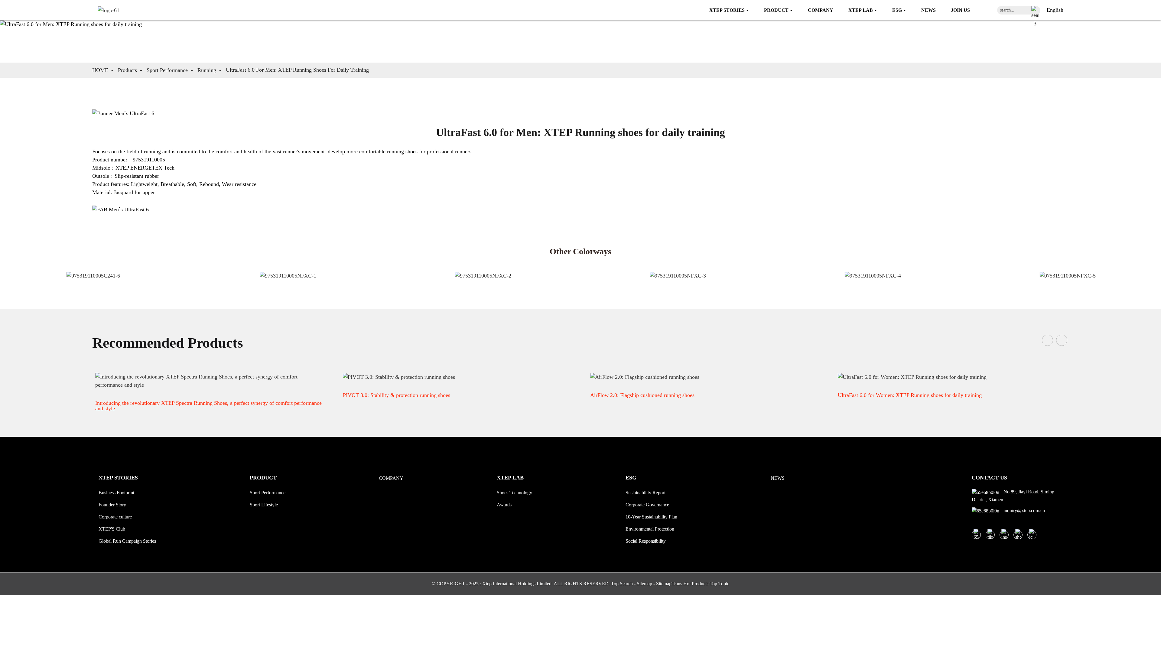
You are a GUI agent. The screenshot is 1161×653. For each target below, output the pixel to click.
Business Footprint (116, 492)
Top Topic (719, 583)
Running (206, 70)
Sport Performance (167, 70)
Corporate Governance (647, 504)
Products (127, 70)
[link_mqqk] (976, 534)
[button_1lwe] (1035, 10)
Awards (504, 504)
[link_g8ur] (108, 10)
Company (391, 478)
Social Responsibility (646, 541)
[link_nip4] (990, 534)
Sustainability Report (645, 492)
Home (100, 70)
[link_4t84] (1018, 534)
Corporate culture (115, 516)
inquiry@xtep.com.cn (1023, 510)
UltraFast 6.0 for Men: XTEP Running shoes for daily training (297, 70)
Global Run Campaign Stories (127, 541)
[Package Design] (131, 281)
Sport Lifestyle (264, 504)
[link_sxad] (1004, 534)
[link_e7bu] (1031, 534)
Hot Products (696, 583)
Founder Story (112, 504)
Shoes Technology (514, 492)
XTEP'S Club (112, 528)
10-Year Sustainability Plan (651, 516)
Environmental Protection (650, 528)
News (778, 478)
